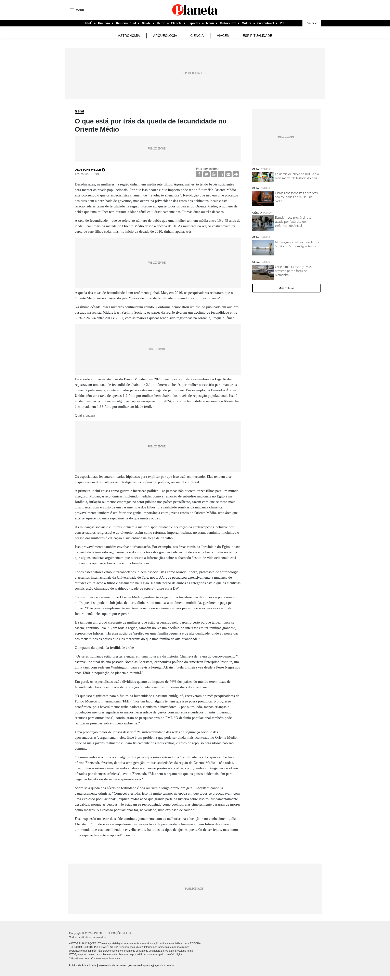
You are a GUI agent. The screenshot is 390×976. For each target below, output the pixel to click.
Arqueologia (165, 35)
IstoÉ (88, 23)
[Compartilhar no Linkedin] (221, 174)
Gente (161, 23)
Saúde (146, 23)
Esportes (194, 23)
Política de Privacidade (82, 965)
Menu (210, 23)
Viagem (223, 35)
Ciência (197, 35)
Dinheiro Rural (126, 23)
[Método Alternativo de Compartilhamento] (236, 174)
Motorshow (228, 23)
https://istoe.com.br (81, 958)
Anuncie (312, 23)
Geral (79, 111)
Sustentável (265, 23)
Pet (282, 23)
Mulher (246, 23)
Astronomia (129, 35)
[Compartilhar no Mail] (228, 174)
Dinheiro (104, 23)
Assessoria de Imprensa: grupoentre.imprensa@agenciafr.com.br (136, 965)
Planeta (176, 23)
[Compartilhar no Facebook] (199, 174)
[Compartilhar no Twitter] (206, 174)
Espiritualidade (257, 35)
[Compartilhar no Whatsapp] (214, 174)
